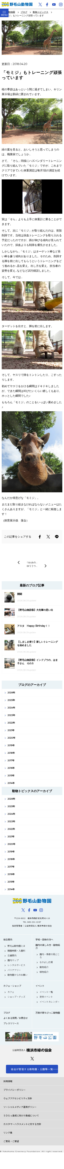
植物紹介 (44, 971)
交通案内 (12, 955)
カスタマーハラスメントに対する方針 (22, 1124)
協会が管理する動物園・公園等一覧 (32, 1069)
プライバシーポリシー (14, 1089)
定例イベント (46, 996)
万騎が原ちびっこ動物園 (47, 1012)
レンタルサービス (16, 965)
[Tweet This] (48, 536)
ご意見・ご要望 (11, 1141)
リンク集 (7, 1132)
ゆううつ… (32, 565)
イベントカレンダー (50, 1001)
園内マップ (13, 960)
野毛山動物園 (32, 900)
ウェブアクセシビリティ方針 (17, 1098)
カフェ (11, 992)
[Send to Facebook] (39, 536)
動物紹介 (44, 967)
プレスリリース (11, 1023)
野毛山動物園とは (16, 945)
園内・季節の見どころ (50, 956)
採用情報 (7, 1081)
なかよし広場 (46, 962)
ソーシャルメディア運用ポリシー (20, 1107)
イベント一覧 (46, 992)
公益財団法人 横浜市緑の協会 (32, 1050)
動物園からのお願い (17, 974)
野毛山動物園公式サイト (17, 4)
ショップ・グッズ (16, 996)
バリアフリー (14, 970)
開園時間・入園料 (16, 950)
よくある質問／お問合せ (15, 1018)
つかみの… (32, 562)
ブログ (6, 1012)
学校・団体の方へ (44, 939)
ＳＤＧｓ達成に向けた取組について (21, 1115)
